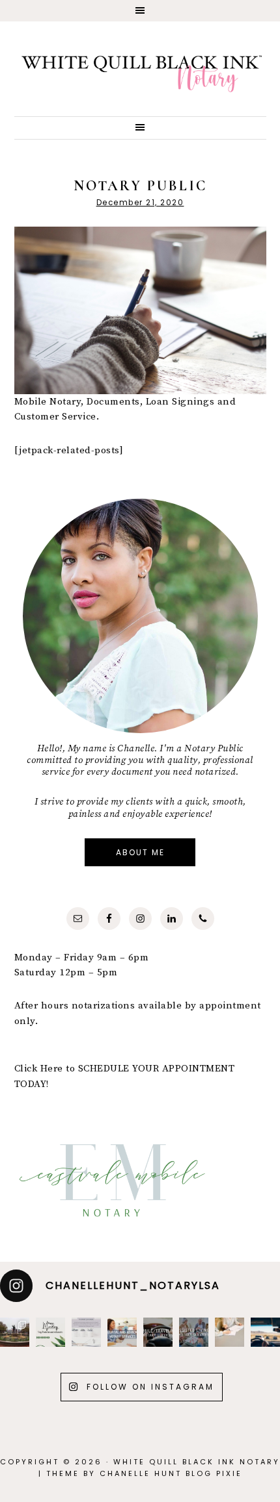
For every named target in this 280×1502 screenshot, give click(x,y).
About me (140, 852)
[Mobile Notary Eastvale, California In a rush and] (193, 1332)
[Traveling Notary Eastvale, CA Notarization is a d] (122, 1332)
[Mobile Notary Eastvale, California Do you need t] (229, 1332)
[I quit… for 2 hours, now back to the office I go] (14, 1332)
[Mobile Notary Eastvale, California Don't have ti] (265, 1332)
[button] (140, 10)
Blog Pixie (214, 1473)
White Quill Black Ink (140, 73)
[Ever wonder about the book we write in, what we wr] (86, 1332)
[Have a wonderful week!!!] (50, 1332)
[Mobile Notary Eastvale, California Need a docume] (158, 1332)
